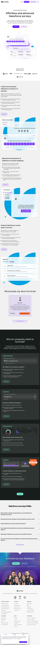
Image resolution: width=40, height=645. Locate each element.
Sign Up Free (16, 563)
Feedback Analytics (5, 608)
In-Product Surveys (5, 605)
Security (15, 626)
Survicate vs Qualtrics (31, 617)
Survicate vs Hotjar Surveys (32, 622)
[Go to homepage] (20, 591)
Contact (15, 617)
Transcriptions (4, 613)
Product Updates (4, 624)
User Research (17, 605)
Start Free (27, 1)
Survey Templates (30, 610)
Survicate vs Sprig (30, 619)
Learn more (6, 381)
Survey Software (4, 603)
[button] (20, 514)
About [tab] (24, 634)
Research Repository (5, 606)
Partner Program (17, 621)
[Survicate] (5, 2)
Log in (22, 1)
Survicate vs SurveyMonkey (32, 621)
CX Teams (16, 603)
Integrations (29, 603)
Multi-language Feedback (6, 612)
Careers (15, 619)
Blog (28, 605)
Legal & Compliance (18, 624)
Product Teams (17, 606)
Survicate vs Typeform (31, 624)
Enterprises (16, 610)
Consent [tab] (5, 634)
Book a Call (33, 1)
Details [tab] (14, 634)
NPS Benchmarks (30, 612)
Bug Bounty (16, 622)
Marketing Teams (17, 608)
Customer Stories (4, 622)
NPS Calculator (30, 608)
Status (2, 621)
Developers (3, 619)
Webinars (29, 606)
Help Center (3, 617)
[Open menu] (38, 2)
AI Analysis (3, 610)
